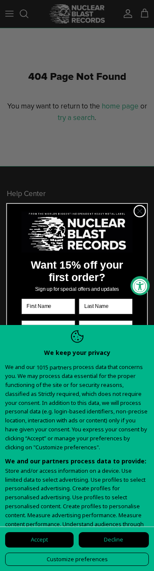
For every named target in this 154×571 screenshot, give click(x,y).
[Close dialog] (139, 211)
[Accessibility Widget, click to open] (140, 285)
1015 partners (54, 367)
